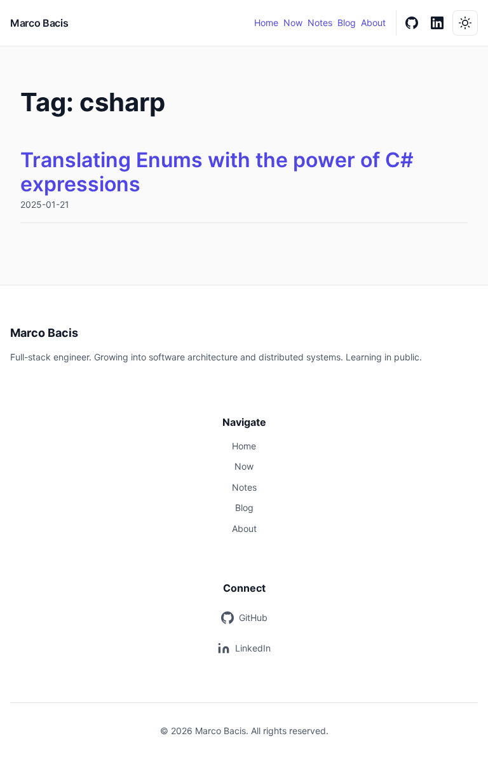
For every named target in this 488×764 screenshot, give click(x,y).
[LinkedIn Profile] (437, 23)
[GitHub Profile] (412, 23)
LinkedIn (253, 648)
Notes (320, 22)
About (373, 22)
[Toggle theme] (465, 23)
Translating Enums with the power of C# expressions (217, 171)
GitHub (253, 617)
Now (292, 22)
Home (266, 22)
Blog (346, 22)
